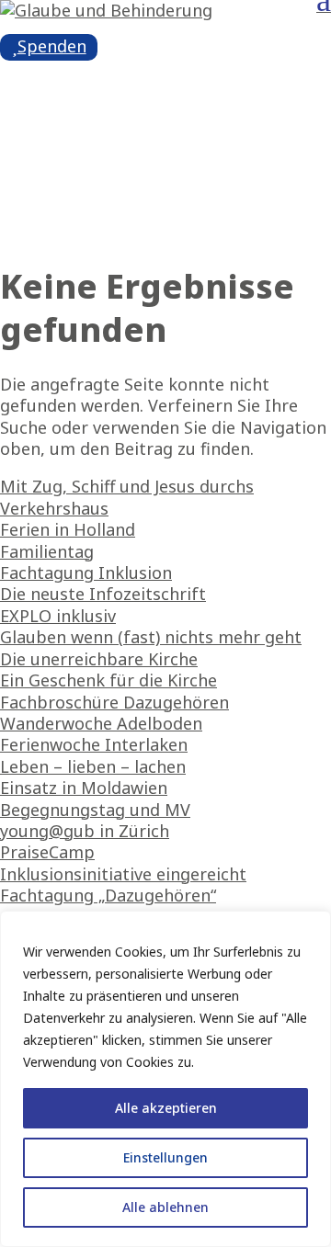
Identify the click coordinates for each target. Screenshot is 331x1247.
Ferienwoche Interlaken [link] (94, 744)
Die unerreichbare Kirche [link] (99, 659)
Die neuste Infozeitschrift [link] (103, 594)
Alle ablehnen (165, 1207)
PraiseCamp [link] (47, 852)
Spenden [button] (51, 46)
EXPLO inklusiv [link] (58, 616)
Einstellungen (165, 1157)
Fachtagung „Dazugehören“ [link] (108, 895)
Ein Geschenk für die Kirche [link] (108, 680)
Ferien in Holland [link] (67, 529)
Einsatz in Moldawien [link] (83, 788)
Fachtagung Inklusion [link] (86, 572)
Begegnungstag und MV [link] (95, 810)
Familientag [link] (47, 551)
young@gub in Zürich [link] (84, 831)
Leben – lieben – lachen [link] (93, 766)
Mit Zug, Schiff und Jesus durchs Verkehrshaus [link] (127, 496)
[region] (165, 1079)
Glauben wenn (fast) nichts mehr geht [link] (151, 637)
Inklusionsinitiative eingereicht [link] (123, 874)
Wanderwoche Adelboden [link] (101, 723)
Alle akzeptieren (166, 1108)
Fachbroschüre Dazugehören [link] (114, 702)
